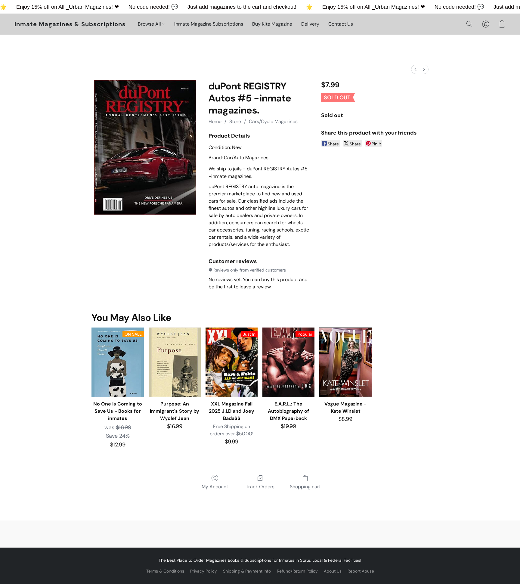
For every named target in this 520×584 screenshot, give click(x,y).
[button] (70, 24)
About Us (333, 571)
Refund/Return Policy (297, 571)
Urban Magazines (90, 7)
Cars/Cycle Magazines (273, 121)
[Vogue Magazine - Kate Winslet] (345, 362)
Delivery (310, 24)
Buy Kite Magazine (272, 24)
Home (215, 121)
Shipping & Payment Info (247, 571)
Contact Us (340, 24)
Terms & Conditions (165, 571)
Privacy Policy (203, 571)
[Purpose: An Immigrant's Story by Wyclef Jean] (175, 362)
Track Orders (260, 486)
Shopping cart (305, 486)
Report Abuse (361, 571)
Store (235, 121)
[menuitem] (415, 69)
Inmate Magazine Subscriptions (208, 24)
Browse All (150, 24)
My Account (215, 486)
